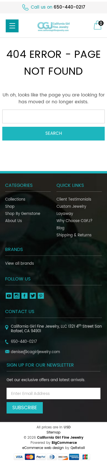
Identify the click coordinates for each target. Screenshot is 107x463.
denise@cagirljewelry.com (35, 352)
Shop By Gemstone (22, 214)
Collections (15, 200)
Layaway (64, 214)
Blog (60, 228)
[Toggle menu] (12, 25)
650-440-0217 (69, 7)
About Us (13, 221)
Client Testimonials (73, 200)
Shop (10, 207)
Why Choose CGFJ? (74, 221)
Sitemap (53, 432)
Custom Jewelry (71, 207)
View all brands (19, 264)
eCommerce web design (43, 448)
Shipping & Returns (74, 235)
